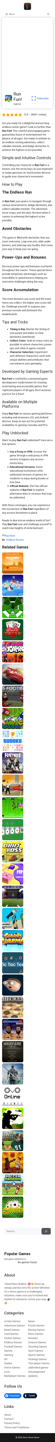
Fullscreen (43, 98)
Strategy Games (37, 1359)
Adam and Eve (10, 572)
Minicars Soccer (11, 728)
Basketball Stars (11, 1039)
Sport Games (35, 1350)
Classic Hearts (10, 639)
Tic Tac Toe (9, 972)
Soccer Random (11, 1194)
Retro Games (35, 1333)
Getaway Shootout (12, 928)
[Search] (46, 1231)
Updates (33, 1375)
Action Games (12, 1321)
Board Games (12, 1329)
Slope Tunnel (9, 617)
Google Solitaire (11, 839)
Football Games (13, 1346)
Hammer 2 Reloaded (13, 795)
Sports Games (36, 1354)
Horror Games (12, 1367)
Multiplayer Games (15, 1375)
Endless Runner (15, 539)
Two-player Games (39, 1363)
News (31, 1321)
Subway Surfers (11, 950)
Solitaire (7, 1217)
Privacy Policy (12, 1423)
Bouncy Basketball (12, 1172)
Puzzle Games (36, 1325)
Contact (9, 1418)
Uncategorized (36, 1371)
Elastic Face (9, 994)
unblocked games (38, 1367)
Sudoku (6, 750)
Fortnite (7, 772)
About (7, 1414)
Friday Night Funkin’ (13, 661)
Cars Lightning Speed (14, 683)
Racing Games (36, 1329)
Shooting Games (37, 1346)
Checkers (7, 1017)
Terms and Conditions (16, 1427)
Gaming (8, 1354)
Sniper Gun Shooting (13, 1083)
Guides (8, 1363)
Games (8, 1350)
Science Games (37, 1342)
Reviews (33, 1338)
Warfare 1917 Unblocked (15, 1061)
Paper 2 (7, 883)
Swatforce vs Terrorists (15, 1128)
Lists (7, 1371)
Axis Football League (13, 706)
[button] (48, 14)
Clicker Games (12, 1338)
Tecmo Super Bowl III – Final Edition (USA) (24, 817)
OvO (5, 1105)
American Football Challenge (17, 1150)
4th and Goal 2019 (12, 906)
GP (5, 1359)
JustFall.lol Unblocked (14, 595)
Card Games (11, 1333)
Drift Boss (8, 861)
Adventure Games (14, 1325)
